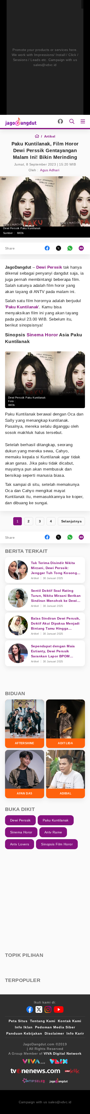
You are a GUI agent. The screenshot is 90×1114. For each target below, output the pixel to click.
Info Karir (75, 1033)
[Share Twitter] (58, 248)
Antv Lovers (19, 844)
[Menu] (84, 121)
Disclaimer (54, 1033)
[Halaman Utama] (20, 121)
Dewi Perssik (49, 267)
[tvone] (35, 1071)
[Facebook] (29, 1009)
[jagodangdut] (58, 1080)
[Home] (38, 136)
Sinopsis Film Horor (57, 844)
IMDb (20, 233)
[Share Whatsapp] (70, 248)
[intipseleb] (33, 1080)
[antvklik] (72, 1071)
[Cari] (72, 121)
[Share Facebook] (47, 248)
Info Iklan (24, 1027)
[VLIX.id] (58, 1061)
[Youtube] (59, 1009)
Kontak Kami (69, 1021)
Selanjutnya (71, 521)
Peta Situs (18, 1021)
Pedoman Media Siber (55, 1027)
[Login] (60, 121)
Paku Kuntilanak (22, 307)
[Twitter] (39, 1009)
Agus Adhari (49, 170)
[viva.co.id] (34, 1061)
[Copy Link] (83, 248)
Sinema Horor (42, 334)
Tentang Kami (42, 1021)
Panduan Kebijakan (24, 1033)
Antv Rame (53, 832)
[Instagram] (48, 1009)
